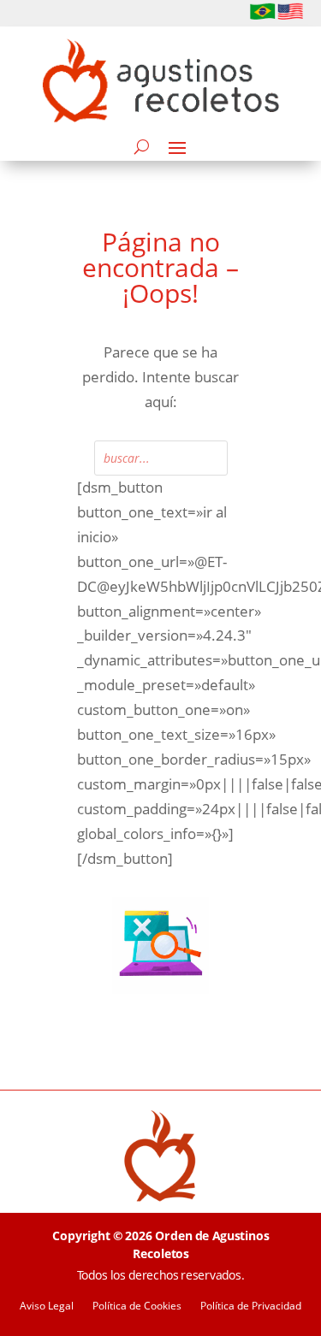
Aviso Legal (47, 1306)
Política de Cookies (136, 1306)
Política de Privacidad (250, 1306)
